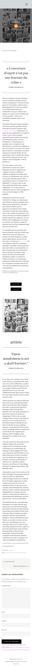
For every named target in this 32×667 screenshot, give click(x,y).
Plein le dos (23, 241)
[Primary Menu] (26, 4)
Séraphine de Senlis (9, 131)
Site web (4, 630)
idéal (21, 553)
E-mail (4, 621)
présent (11, 550)
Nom (3, 612)
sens (25, 553)
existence (17, 553)
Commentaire (6, 586)
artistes (12, 553)
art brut (7, 553)
